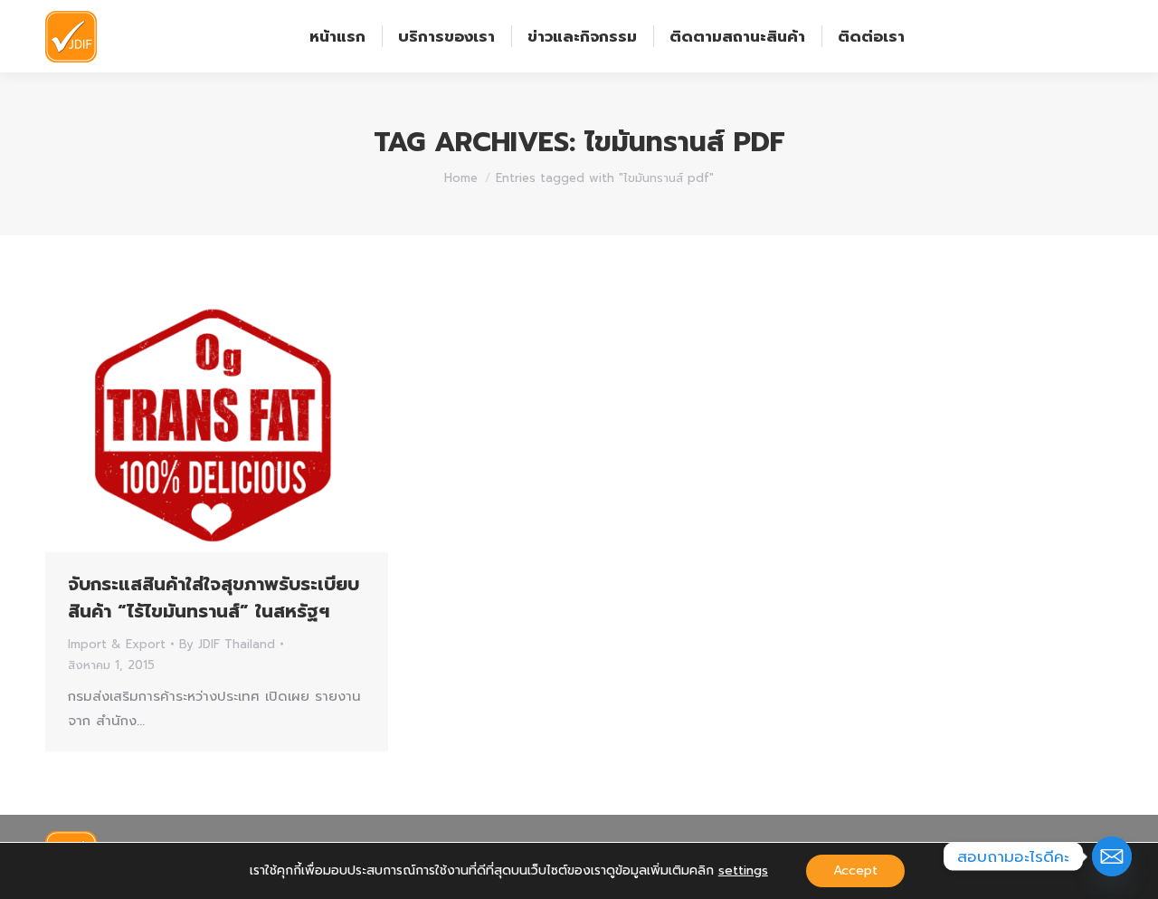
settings (743, 871)
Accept (855, 870)
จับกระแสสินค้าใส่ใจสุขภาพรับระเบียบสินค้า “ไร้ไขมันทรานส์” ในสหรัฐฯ (213, 597)
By (227, 644)
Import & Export (117, 644)
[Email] (1112, 856)
